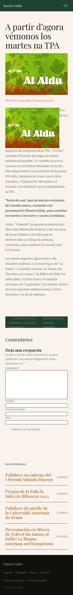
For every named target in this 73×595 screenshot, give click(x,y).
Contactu (44, 572)
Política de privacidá (14, 580)
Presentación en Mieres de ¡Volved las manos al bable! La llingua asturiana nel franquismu (29, 536)
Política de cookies (37, 580)
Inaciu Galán (13, 6)
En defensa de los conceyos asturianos (53, 322)
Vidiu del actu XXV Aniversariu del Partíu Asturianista (22, 322)
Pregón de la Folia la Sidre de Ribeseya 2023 (27, 494)
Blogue (33, 572)
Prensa (38, 100)
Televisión (48, 100)
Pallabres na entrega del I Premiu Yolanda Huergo (29, 477)
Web (7, 417)
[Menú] (65, 6)
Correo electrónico (15, 409)
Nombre (9, 400)
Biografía (8, 572)
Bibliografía (21, 572)
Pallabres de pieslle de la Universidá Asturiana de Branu (27, 513)
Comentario (12, 367)
